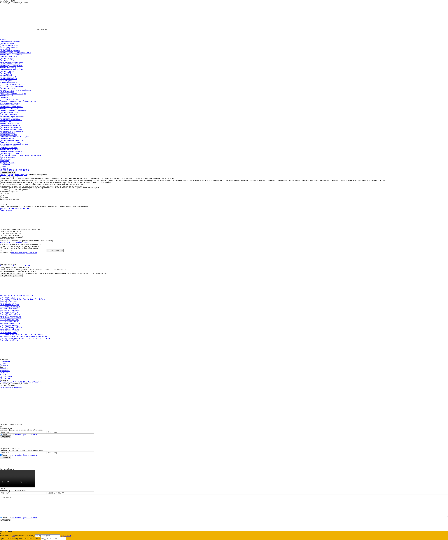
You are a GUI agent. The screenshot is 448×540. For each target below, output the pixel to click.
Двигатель (4, 369)
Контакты (4, 168)
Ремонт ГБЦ (5, 49)
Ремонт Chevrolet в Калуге (10, 316)
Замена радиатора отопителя (11, 140)
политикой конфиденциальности (24, 253)
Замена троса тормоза (8, 135)
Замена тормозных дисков (10, 127)
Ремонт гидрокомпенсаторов (11, 62)
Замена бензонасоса (8, 146)
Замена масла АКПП (8, 77)
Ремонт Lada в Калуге (9, 303)
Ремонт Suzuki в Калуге (9, 312)
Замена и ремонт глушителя (11, 153)
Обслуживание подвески (10, 103)
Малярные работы (7, 163)
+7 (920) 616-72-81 (7, 170)
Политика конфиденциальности (13, 387)
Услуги (3, 40)
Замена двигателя (7, 43)
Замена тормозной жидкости (11, 131)
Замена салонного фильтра (10, 68)
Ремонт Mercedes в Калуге (10, 314)
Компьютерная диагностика (11, 82)
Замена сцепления (7, 71)
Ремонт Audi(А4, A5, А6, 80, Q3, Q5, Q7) (16, 295)
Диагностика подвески (9, 105)
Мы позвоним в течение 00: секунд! (17, 536)
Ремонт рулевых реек (8, 114)
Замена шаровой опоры (9, 123)
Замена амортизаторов (9, 109)
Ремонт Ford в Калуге (8, 333)
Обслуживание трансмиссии (11, 69)
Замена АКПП (6, 73)
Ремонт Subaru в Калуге (9, 305)
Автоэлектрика (6, 81)
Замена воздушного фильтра (11, 66)
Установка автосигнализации (11, 86)
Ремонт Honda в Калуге (9, 329)
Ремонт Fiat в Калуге (8, 297)
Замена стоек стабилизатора (11, 120)
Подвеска (4, 373)
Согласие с (19, 253)
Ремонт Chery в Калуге (9, 308)
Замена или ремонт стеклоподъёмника (15, 90)
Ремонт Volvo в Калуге (9, 321)
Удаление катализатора (9, 45)
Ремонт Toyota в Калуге (9, 320)
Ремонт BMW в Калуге (9, 301)
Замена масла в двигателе (10, 51)
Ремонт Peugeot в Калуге (10, 307)
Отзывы (3, 166)
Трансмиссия (5, 371)
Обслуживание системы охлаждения (14, 136)
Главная (3, 175)
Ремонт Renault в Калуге (9, 331)
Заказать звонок (8, 172)
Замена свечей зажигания (10, 150)
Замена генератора (7, 88)
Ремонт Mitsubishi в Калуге (10, 318)
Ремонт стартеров (7, 92)
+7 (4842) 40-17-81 (22, 170)
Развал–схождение (7, 157)
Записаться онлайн (7, 210)
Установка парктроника (9, 99)
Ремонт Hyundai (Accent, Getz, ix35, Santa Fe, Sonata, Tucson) (24, 336)
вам (13, 536)
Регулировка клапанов (9, 47)
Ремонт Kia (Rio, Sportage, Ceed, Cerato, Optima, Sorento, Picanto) (25, 338)
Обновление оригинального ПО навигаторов (18, 101)
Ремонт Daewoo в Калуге (10, 323)
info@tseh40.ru (36, 382)
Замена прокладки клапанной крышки (15, 53)
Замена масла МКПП (8, 79)
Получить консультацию (11, 276)
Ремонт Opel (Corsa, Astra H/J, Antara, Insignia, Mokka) (21, 335)
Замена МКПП (6, 75)
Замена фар (4, 97)
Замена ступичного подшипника (13, 110)
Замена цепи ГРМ (7, 60)
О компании (5, 164)
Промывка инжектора (9, 148)
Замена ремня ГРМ (7, 58)
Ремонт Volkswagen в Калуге (11, 327)
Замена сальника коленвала (11, 54)
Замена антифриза (7, 138)
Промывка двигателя (8, 56)
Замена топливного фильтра (11, 151)
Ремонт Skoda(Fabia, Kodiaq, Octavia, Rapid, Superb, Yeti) (22, 299)
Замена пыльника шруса (9, 112)
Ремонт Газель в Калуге (9, 340)
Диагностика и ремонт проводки (13, 94)
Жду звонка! (66, 536)
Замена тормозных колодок (11, 129)
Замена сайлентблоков (9, 118)
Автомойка (4, 161)
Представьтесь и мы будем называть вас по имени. (20, 539)
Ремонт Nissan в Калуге (9, 325)
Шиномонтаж (5, 159)
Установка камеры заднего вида (12, 84)
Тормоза (3, 374)
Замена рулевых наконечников (12, 116)
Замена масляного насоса (10, 64)
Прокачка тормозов (7, 133)
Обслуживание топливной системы (14, 144)
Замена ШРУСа (6, 122)
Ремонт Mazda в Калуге (9, 310)
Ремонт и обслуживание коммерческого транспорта (20, 155)
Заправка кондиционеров (10, 142)
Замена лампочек (7, 95)
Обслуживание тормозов (10, 125)
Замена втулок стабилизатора (11, 107)
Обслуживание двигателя (10, 41)
